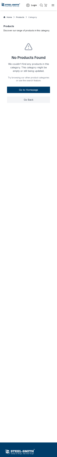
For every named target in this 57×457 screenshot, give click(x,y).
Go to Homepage (28, 89)
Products (20, 17)
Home (9, 17)
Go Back (28, 99)
